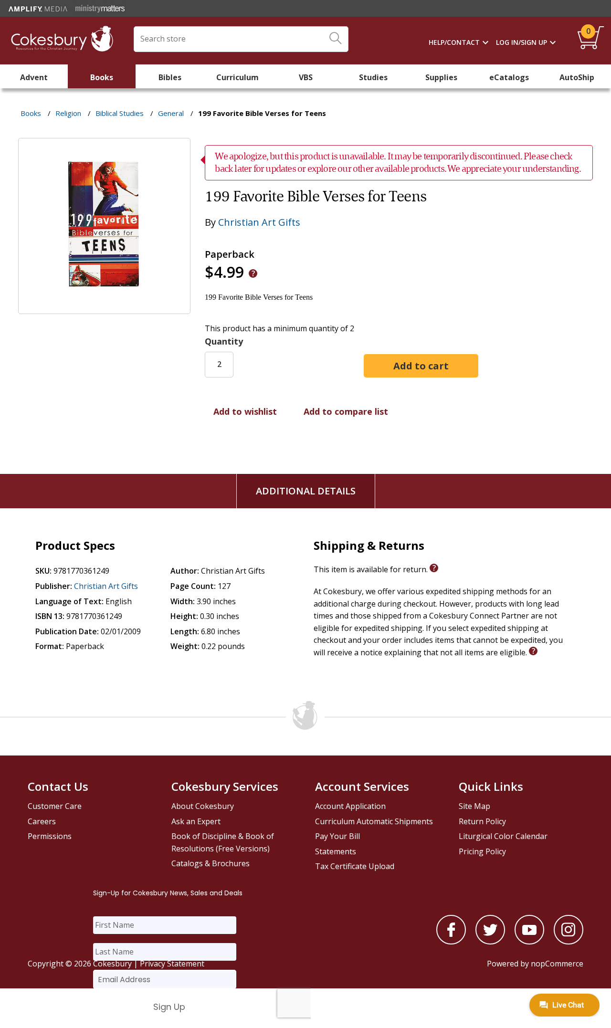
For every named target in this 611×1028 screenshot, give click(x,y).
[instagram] (568, 941)
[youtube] (529, 941)
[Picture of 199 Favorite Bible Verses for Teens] (104, 307)
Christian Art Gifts (259, 222)
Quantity (224, 341)
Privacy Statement (172, 963)
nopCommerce (557, 963)
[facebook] (451, 941)
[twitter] (490, 941)
